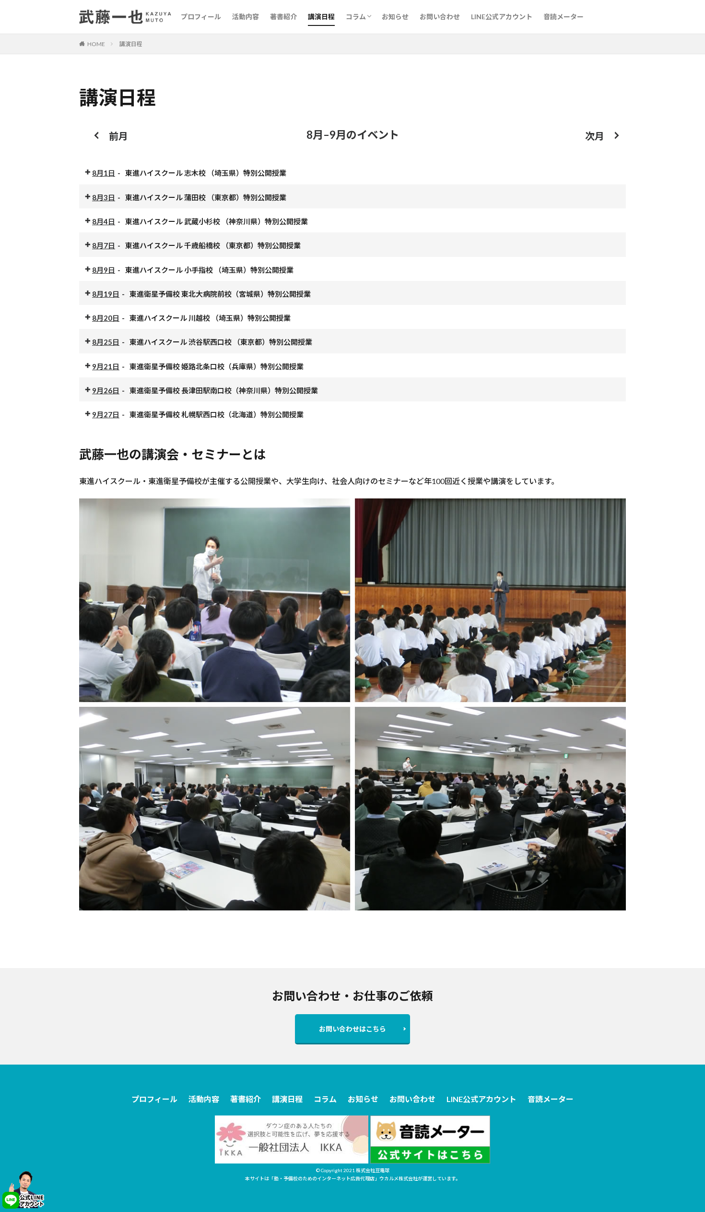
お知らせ (395, 16)
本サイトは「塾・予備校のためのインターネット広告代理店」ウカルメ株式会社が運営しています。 (352, 1178)
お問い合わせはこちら (352, 1029)
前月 (118, 136)
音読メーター (563, 16)
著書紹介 (283, 16)
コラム (356, 16)
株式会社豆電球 (372, 1170)
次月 (594, 136)
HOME (96, 44)
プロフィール (201, 16)
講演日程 (321, 16)
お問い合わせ (440, 16)
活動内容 (245, 16)
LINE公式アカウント (501, 16)
